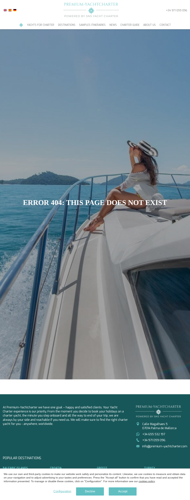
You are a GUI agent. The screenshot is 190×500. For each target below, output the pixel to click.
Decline (90, 491)
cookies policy (147, 481)
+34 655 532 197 (153, 434)
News (113, 25)
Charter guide (130, 25)
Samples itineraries (92, 25)
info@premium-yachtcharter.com (164, 446)
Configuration (62, 491)
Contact (165, 25)
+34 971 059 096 (176, 10)
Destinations (66, 25)
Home (21, 25)
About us (149, 25)
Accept (122, 491)
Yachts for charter (40, 25)
